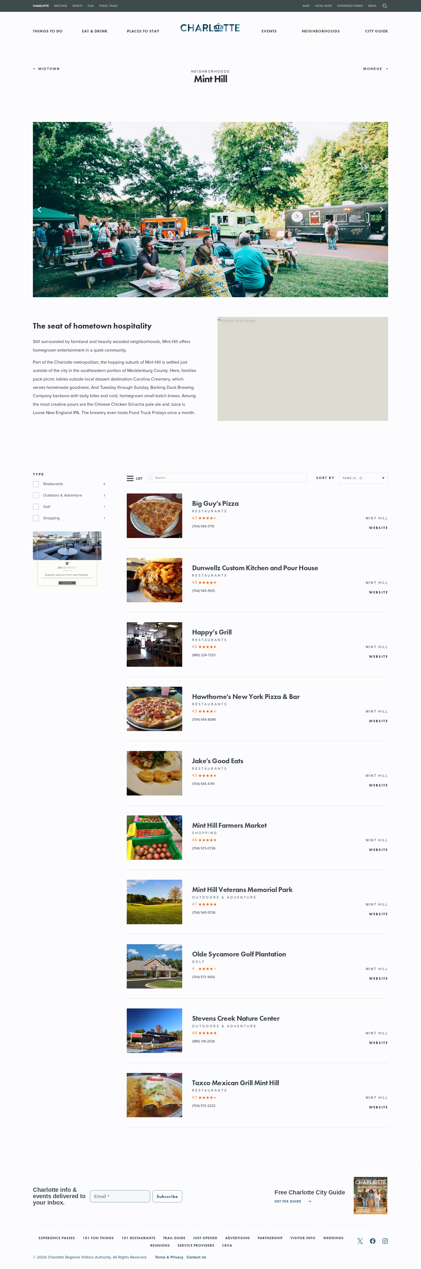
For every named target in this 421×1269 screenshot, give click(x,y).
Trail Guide (174, 1238)
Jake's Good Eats (217, 761)
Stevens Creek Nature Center (235, 1018)
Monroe (373, 68)
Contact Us (196, 1257)
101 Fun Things (98, 1238)
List (139, 478)
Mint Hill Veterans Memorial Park (242, 890)
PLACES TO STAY (143, 31)
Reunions (160, 1246)
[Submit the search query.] (153, 479)
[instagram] (385, 1241)
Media (372, 6)
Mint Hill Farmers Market (229, 825)
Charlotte (41, 6)
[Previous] (40, 209)
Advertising (237, 1238)
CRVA (227, 1246)
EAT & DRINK (95, 31)
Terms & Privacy (169, 1257)
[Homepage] (210, 31)
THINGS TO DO (48, 31)
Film (90, 6)
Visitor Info (303, 1238)
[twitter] (360, 1241)
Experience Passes (350, 6)
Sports (77, 6)
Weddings (333, 1238)
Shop (306, 6)
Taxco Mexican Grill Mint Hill (235, 1083)
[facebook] (373, 1241)
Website (378, 528)
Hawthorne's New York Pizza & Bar (246, 697)
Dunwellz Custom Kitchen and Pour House (255, 568)
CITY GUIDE (376, 31)
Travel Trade (108, 6)
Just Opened (205, 1238)
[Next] (381, 209)
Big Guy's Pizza (215, 503)
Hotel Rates (323, 6)
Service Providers (196, 1246)
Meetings (60, 6)
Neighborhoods (321, 31)
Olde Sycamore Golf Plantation (239, 954)
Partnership (270, 1238)
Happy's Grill (212, 632)
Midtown (48, 68)
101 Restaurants (138, 1238)
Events (269, 31)
